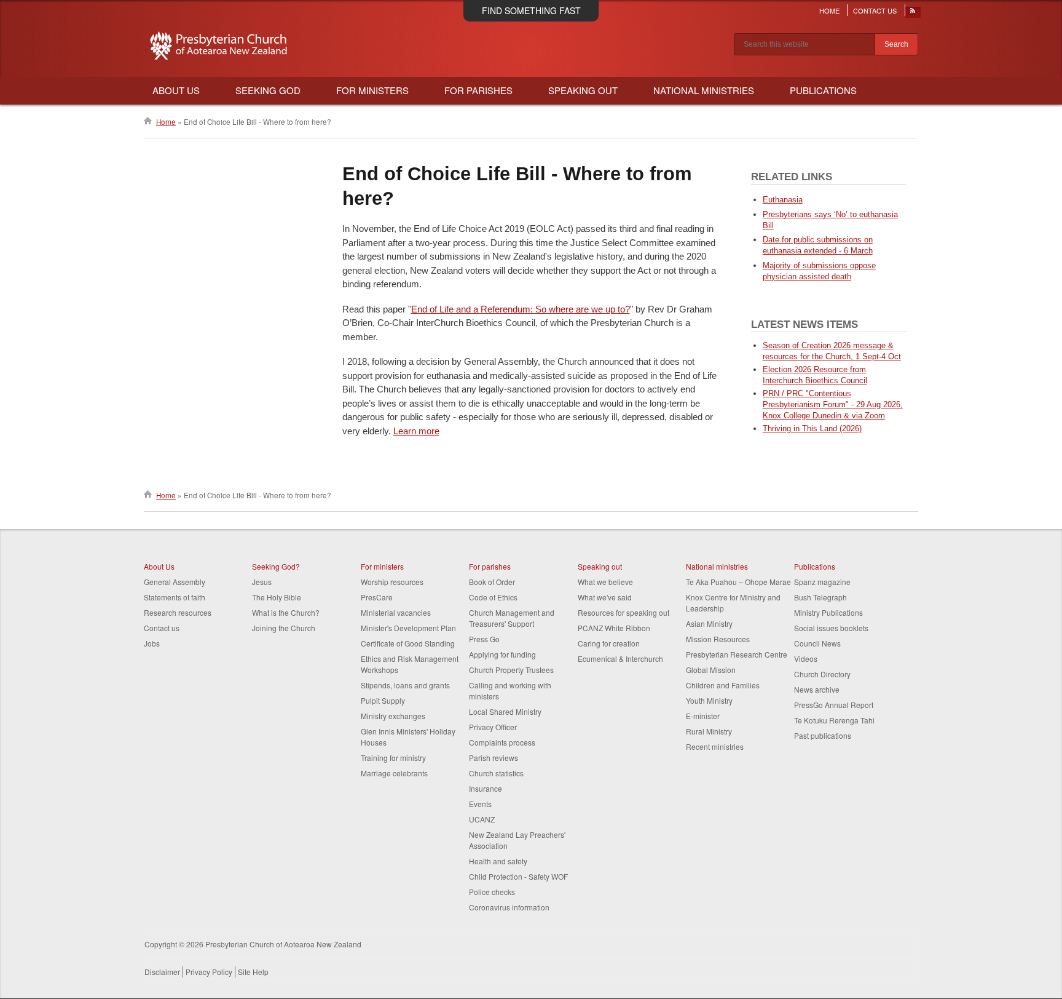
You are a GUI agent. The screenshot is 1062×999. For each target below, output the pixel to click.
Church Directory (822, 674)
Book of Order (492, 581)
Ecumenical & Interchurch (620, 658)
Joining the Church (283, 628)
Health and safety (498, 861)
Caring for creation (609, 643)
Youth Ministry (709, 700)
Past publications (822, 735)
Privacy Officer (493, 727)
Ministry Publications (828, 612)
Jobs (152, 643)
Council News (817, 643)
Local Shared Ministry (505, 711)
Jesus (262, 581)
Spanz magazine (822, 581)
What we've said (605, 597)
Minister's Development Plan (408, 628)
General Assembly (174, 581)
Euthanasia (783, 199)
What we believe (605, 581)
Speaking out (600, 566)
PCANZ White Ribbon (614, 628)
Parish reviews (493, 757)
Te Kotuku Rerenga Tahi (834, 720)
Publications (823, 90)
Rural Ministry (709, 731)
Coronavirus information (509, 907)
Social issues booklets (831, 628)
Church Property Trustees (511, 669)
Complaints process (502, 742)
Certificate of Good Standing (408, 643)
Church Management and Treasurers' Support (511, 618)
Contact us (161, 628)
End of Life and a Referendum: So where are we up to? (520, 309)
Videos (805, 658)
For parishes (490, 566)
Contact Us (875, 10)
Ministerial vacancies (396, 612)
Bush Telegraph (820, 597)
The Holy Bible (276, 597)
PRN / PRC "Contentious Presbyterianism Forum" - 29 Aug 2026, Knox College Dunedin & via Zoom (833, 404)
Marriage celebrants (394, 773)
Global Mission (711, 669)
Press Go (484, 639)
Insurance (485, 788)
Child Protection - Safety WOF (518, 876)
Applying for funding (502, 654)
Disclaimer (162, 971)
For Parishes (478, 90)
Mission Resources (718, 639)
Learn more (416, 431)
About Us (176, 90)
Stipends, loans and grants (405, 685)
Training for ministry (393, 757)
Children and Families (723, 685)
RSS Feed (913, 13)
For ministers (382, 566)
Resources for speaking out (623, 612)
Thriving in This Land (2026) (812, 428)
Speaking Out (583, 90)
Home (829, 10)
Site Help (253, 971)
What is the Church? (286, 612)
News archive (817, 689)
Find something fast (531, 10)
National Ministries (703, 90)
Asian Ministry (709, 623)
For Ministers (372, 90)
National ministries (717, 566)
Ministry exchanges (393, 715)
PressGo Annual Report (833, 704)
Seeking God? (276, 566)
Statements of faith (174, 597)
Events (480, 803)
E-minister (703, 715)
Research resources (177, 612)
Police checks (492, 891)
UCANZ (482, 819)
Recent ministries (715, 746)
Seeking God (268, 90)
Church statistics (496, 773)
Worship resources (392, 581)
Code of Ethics (493, 597)
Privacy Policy (209, 971)
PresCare (377, 597)
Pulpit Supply (383, 700)
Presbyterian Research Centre (736, 654)
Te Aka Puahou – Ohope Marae (738, 581)
